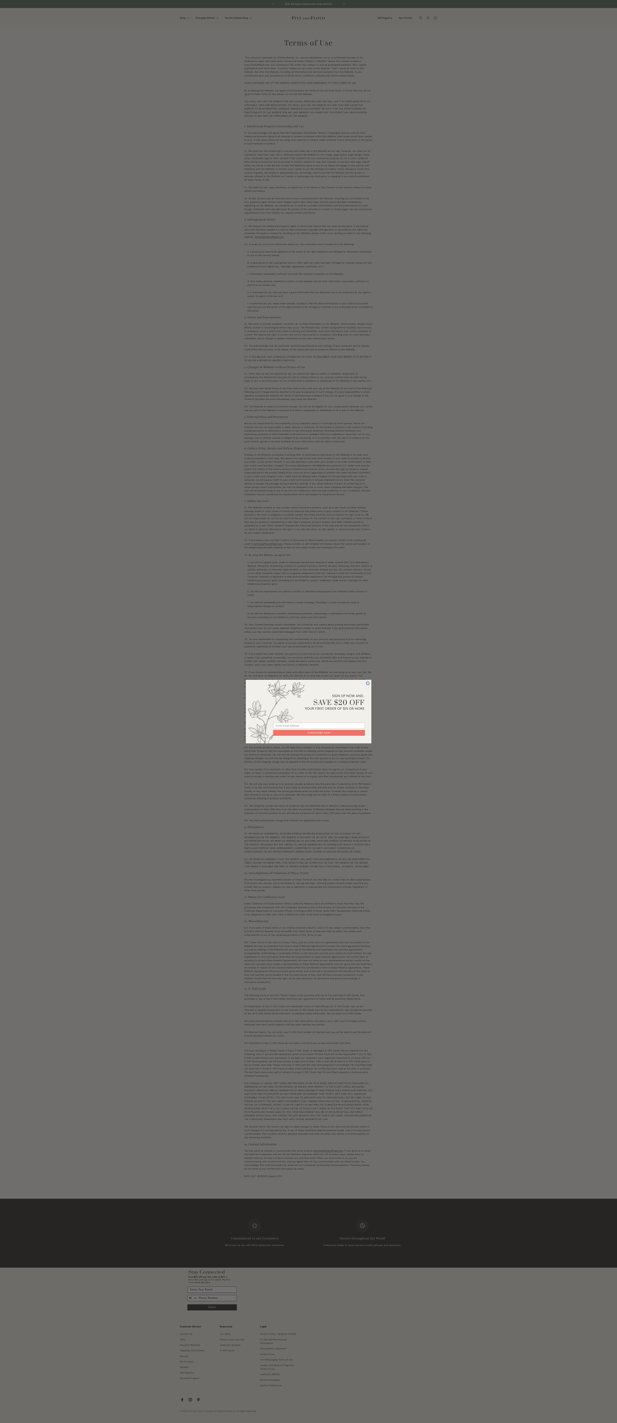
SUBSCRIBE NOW (319, 733)
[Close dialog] (367, 683)
